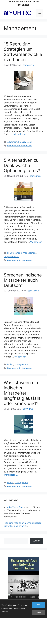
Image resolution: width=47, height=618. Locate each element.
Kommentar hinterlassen (19, 145)
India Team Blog (15, 507)
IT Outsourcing (14, 253)
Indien (10, 364)
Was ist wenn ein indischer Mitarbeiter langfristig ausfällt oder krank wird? (22, 393)
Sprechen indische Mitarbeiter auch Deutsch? (23, 280)
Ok (38, 605)
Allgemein (12, 142)
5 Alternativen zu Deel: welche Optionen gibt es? (22, 165)
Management (25, 142)
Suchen (36, 540)
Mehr (39, 612)
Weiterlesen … (21, 134)
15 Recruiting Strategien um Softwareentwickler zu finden (23, 51)
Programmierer (11, 256)
